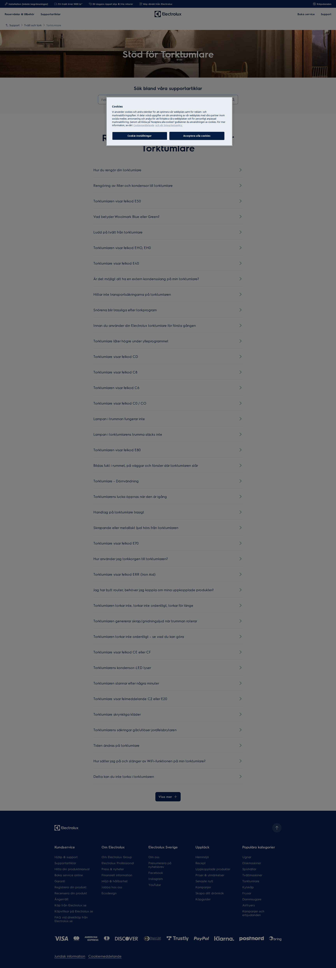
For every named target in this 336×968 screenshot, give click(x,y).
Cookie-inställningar (139, 135)
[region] (169, 121)
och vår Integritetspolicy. (169, 125)
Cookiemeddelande (143, 125)
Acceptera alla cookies (197, 135)
